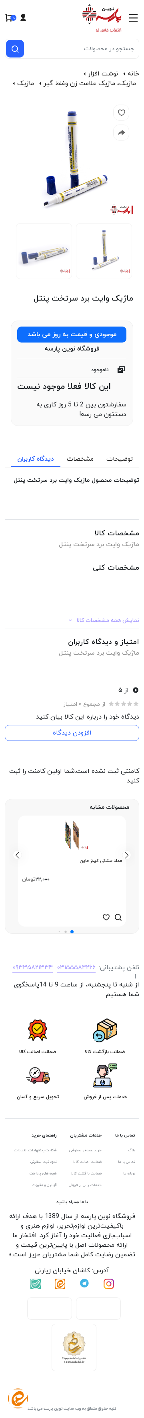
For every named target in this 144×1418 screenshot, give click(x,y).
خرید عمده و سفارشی (85, 1150)
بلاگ (131, 1150)
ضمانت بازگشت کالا (86, 1173)
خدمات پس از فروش (85, 1185)
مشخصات (80, 459)
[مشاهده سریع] (118, 917)
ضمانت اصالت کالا (87, 1162)
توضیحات (119, 459)
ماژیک (25, 83)
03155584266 (76, 967)
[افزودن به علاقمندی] (106, 917)
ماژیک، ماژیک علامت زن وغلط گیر (90, 83)
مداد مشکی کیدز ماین (101, 861)
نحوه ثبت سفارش (43, 1162)
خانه (133, 73)
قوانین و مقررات (44, 1185)
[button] (72, 931)
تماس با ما (126, 1162)
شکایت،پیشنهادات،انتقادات (35, 1150)
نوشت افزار (103, 73)
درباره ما (129, 1173)
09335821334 (32, 967)
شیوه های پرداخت (43, 1173)
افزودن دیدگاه (72, 733)
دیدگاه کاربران (35, 459)
